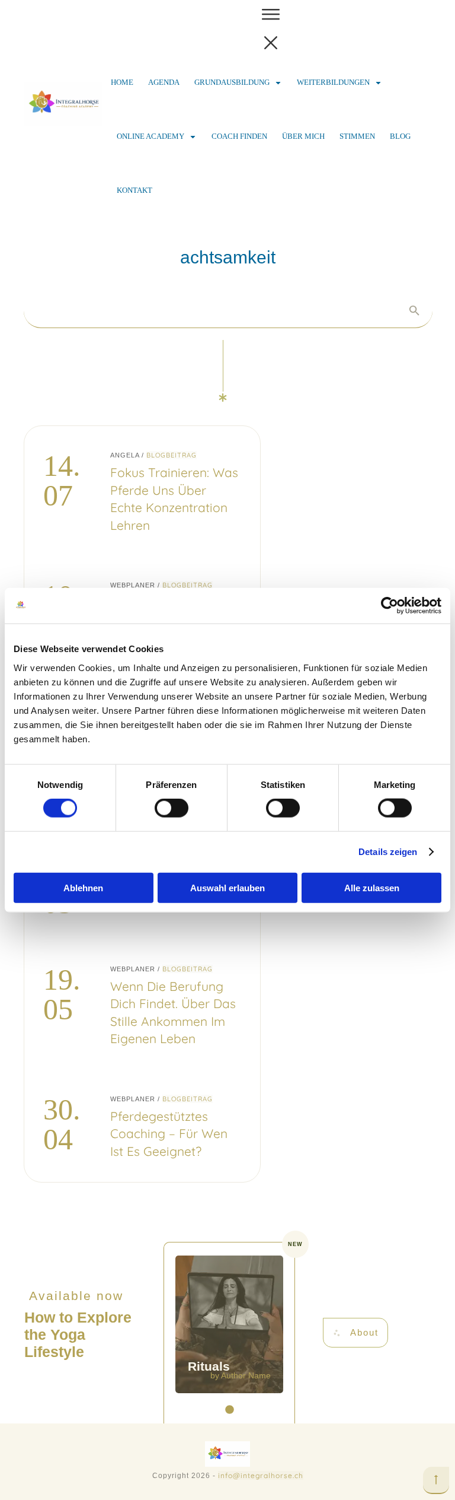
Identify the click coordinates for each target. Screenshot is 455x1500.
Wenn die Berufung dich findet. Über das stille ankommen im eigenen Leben (142, 1004)
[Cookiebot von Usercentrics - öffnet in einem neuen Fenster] (389, 606)
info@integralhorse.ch (260, 1475)
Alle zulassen (371, 887)
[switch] (171, 808)
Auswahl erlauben (227, 887)
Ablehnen (83, 887)
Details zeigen (387, 852)
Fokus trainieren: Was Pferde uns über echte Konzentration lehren (142, 491)
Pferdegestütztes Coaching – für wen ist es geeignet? (142, 1126)
